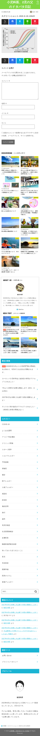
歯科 (3, 519)
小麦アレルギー (7, 487)
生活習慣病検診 (7, 531)
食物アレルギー (7, 582)
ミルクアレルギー (8, 456)
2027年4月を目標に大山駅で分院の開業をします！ (20, 605)
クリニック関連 (7, 443)
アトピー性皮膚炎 (8, 437)
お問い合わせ (7, 655)
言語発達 (5, 563)
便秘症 (4, 468)
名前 (4, 103)
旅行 (3, 512)
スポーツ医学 (7, 449)
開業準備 (5, 569)
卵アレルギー (7, 481)
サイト (4, 123)
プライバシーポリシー (10, 662)
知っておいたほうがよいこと (12, 550)
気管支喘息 (6, 525)
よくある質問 (7, 430)
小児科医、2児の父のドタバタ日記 (20, 4)
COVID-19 (6, 424)
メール (5, 113)
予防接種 (5, 462)
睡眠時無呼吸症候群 (9, 544)
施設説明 (5, 506)
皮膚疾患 (5, 538)
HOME (4, 726)
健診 (3, 475)
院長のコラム (7, 576)
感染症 (4, 494)
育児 (3, 557)
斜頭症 (4, 500)
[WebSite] (20, 309)
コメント (6, 81)
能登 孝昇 (7, 608)
